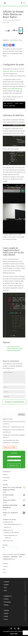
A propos (5, 563)
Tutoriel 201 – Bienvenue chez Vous (13, 427)
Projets (6, 616)
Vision (20, 40)
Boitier (7, 538)
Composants (6, 522)
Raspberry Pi (7, 471)
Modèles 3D (6, 530)
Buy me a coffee (9, 447)
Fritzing (5, 480)
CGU (4, 572)
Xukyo (6, 20)
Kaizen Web (14, 634)
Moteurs (6, 527)
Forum (6, 619)
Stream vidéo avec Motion (15, 348)
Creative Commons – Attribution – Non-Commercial (14, 557)
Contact (5, 566)
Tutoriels (17, 20)
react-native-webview (14, 88)
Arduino (5, 474)
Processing (6, 477)
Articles (6, 613)
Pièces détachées (9, 535)
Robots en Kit (7, 540)
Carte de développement (11, 524)
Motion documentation (13, 350)
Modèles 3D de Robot (10, 532)
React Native (14, 40)
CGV (4, 569)
